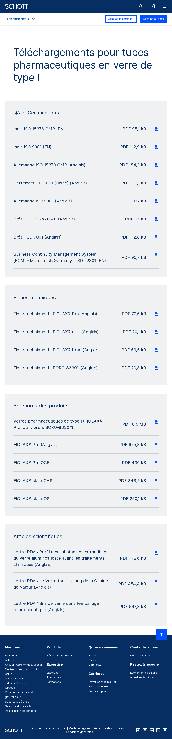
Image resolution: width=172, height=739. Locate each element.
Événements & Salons (143, 672)
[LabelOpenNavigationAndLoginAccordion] (152, 6)
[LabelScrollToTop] (161, 634)
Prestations (54, 677)
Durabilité (94, 660)
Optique (10, 687)
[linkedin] (152, 730)
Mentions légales (79, 728)
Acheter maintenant (121, 18)
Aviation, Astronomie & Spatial (23, 664)
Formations (54, 681)
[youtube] (165, 730)
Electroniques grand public (21, 669)
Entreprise (95, 655)
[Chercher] (140, 6)
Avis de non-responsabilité (48, 728)
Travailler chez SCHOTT (103, 681)
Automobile (12, 660)
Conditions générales (79, 732)
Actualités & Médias (142, 677)
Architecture (12, 655)
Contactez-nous (153, 18)
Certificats (95, 664)
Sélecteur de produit (60, 655)
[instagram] (145, 730)
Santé (8, 673)
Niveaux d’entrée (99, 686)
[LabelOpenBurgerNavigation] (164, 6)
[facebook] (138, 730)
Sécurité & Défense (17, 701)
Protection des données (109, 728)
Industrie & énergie (17, 683)
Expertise (53, 672)
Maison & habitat (15, 678)
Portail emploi (97, 691)
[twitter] (158, 730)
